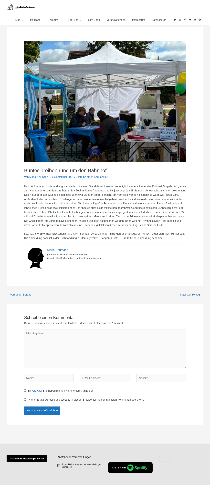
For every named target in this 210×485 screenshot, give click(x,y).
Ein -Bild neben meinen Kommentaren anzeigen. (61, 390)
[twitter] (176, 20)
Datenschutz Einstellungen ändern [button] (27, 458)
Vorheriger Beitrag (19, 294)
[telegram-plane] (191, 20)
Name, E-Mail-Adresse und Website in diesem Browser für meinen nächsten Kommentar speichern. (86, 399)
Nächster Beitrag (191, 294)
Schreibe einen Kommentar (91, 177)
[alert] (79, 465)
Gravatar (37, 390)
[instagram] (181, 20)
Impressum (164, 457)
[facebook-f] (186, 20)
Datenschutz (165, 461)
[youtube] (196, 20)
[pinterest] (200, 20)
